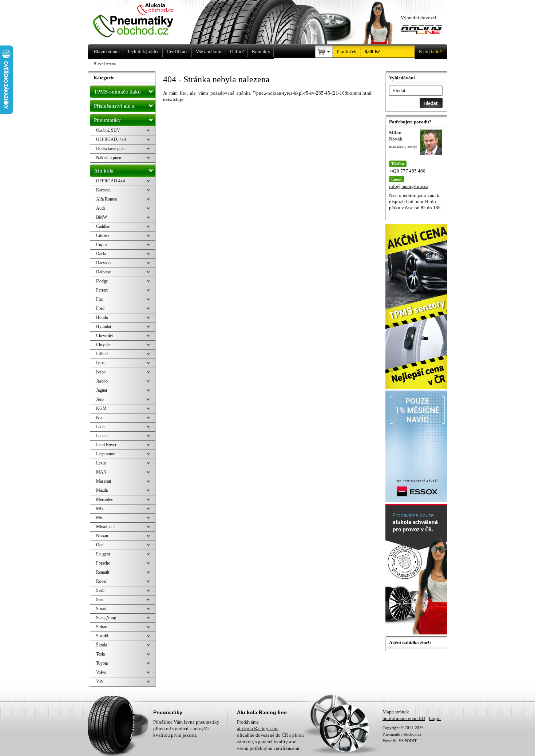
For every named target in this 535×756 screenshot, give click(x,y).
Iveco (101, 372)
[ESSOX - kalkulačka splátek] (417, 500)
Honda (102, 317)
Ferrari (102, 290)
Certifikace (178, 51)
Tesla (100, 654)
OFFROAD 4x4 (110, 180)
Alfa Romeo (106, 199)
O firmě (237, 51)
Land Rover (106, 444)
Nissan (102, 535)
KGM (101, 408)
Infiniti (102, 353)
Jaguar (101, 390)
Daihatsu (103, 271)
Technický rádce (143, 51)
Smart (101, 608)
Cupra (101, 244)
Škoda (101, 645)
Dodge (102, 281)
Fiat (99, 299)
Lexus (101, 463)
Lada (100, 426)
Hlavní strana (105, 64)
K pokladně (430, 51)
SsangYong (106, 617)
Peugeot (103, 554)
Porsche (103, 563)
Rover (101, 581)
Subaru (102, 626)
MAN (101, 472)
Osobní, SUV (108, 130)
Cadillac (103, 226)
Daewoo (103, 262)
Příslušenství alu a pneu (114, 107)
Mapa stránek (396, 712)
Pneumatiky (107, 120)
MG (99, 508)
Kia (99, 417)
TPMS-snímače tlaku (117, 92)
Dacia (101, 253)
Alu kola (104, 171)
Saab (100, 590)
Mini (100, 517)
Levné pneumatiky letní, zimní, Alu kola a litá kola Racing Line (143, 21)
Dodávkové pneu (111, 148)
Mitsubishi (105, 526)
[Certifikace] (417, 633)
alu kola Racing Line (257, 728)
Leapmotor (105, 453)
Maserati (103, 481)
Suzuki (102, 635)
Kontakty (261, 51)
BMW (101, 217)
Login (435, 718)
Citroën (102, 235)
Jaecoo (102, 381)
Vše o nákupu (209, 51)
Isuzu (101, 362)
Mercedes (104, 499)
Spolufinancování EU (404, 718)
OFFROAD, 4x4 (111, 139)
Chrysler (103, 344)
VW (99, 681)
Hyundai (103, 326)
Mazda (102, 490)
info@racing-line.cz (408, 186)
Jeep (100, 399)
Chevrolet (104, 335)
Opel (100, 544)
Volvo (101, 672)
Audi (100, 208)
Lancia (101, 435)
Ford (100, 308)
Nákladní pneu (108, 157)
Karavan (103, 190)
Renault (102, 572)
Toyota (102, 663)
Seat (99, 599)
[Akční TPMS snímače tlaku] (417, 387)
